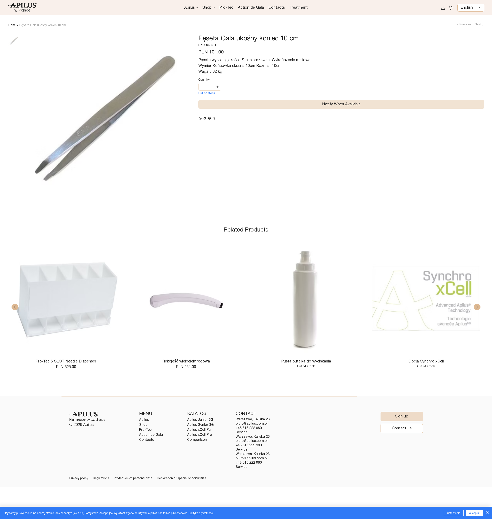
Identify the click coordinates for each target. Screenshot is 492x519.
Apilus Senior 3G (200, 425)
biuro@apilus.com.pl (252, 423)
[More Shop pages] (214, 8)
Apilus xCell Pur (199, 430)
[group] (246, 307)
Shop (143, 425)
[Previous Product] (15, 307)
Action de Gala (151, 435)
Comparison (197, 440)
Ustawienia (453, 513)
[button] (451, 8)
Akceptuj (474, 513)
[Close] (487, 513)
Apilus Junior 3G (200, 420)
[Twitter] (214, 118)
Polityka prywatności (201, 513)
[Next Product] (477, 307)
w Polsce (22, 10)
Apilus (144, 420)
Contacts (146, 440)
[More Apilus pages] (197, 8)
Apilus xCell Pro (199, 435)
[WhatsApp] (200, 118)
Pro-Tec (145, 430)
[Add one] (217, 87)
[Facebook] (205, 118)
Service (241, 432)
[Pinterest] (209, 118)
